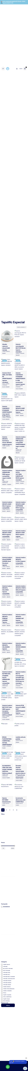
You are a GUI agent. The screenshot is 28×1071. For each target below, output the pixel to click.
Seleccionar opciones (9, 449)
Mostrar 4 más (4, 1002)
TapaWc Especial (19, 740)
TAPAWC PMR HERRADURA (18, 450)
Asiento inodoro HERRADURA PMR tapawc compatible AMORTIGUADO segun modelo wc (20, 442)
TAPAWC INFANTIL (6, 351)
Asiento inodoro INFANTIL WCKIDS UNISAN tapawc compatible (21, 647)
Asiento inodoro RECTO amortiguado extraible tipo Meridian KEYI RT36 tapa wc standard (20, 677)
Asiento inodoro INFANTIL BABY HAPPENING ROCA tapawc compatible (20, 506)
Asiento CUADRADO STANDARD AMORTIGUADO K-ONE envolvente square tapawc (20, 378)
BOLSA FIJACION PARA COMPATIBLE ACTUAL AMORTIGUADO (7, 741)
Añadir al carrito (7, 354)
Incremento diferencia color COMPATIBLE (20, 800)
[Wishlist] (17, 69)
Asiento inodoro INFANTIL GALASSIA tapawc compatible (7, 589)
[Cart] (25, 69)
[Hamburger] (3, 69)
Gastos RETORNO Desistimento (6, 800)
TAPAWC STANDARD (20, 353)
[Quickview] (4, 333)
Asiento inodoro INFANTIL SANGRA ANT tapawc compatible (20, 618)
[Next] (16, 810)
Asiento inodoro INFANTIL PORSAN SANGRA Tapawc (7, 618)
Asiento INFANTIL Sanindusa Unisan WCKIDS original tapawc (7, 440)
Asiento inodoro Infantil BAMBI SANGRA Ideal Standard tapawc (7, 561)
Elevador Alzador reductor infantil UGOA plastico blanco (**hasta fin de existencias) (20, 771)
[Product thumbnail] (7, 336)
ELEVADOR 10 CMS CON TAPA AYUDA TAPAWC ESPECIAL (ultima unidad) (7, 769)
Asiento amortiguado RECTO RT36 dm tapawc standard (21, 348)
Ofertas (3, 383)
